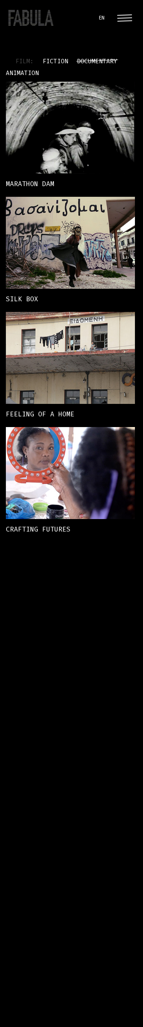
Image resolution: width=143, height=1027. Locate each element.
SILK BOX (22, 299)
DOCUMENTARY (97, 61)
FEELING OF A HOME (40, 414)
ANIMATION (22, 73)
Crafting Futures (38, 529)
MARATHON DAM (30, 184)
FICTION (55, 61)
